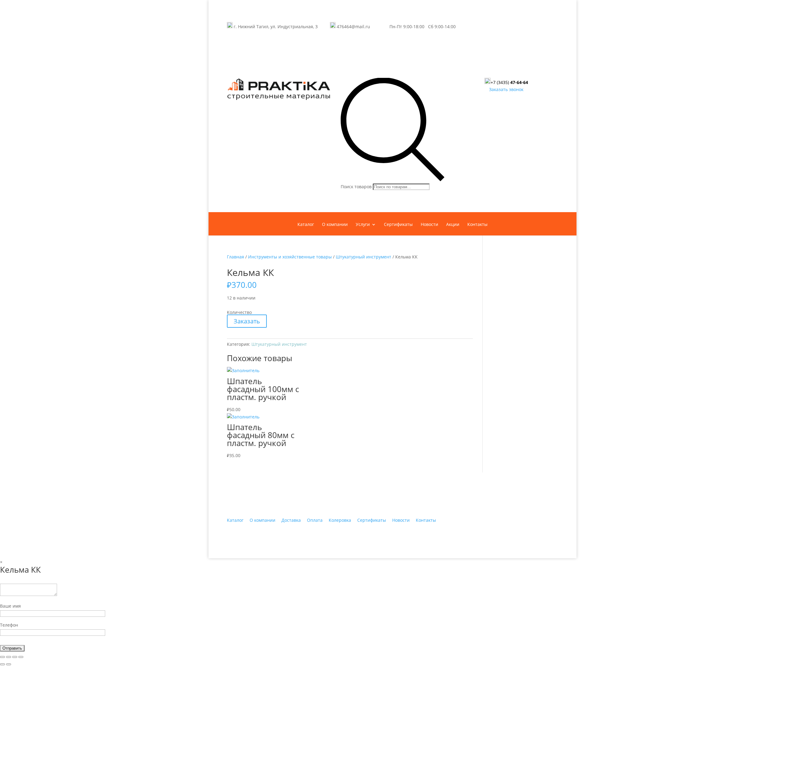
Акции (452, 224)
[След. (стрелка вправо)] (8, 664)
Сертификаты (398, 224)
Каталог (305, 224)
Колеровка (340, 520)
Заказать (247, 321)
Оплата (315, 520)
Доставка (291, 520)
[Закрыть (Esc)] (2, 657)
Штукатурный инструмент (363, 257)
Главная (235, 257)
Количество (239, 312)
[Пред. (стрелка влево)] (2, 664)
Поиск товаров (356, 186)
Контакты (477, 224)
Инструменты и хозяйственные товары (290, 257)
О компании (335, 224)
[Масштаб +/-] (20, 657)
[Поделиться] (8, 657)
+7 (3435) (509, 82)
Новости (429, 224)
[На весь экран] (14, 657)
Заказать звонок (506, 89)
